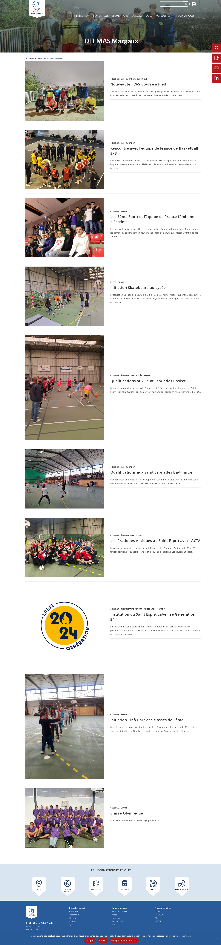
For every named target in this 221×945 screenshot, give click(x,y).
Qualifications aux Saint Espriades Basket (148, 380)
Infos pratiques (184, 15)
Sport (132, 79)
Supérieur (142, 79)
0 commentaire (120, 103)
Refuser (102, 940)
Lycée (149, 15)
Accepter (89, 940)
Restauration (118, 921)
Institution (82, 15)
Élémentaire (127, 375)
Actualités (163, 15)
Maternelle (101, 15)
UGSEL (158, 921)
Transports (117, 918)
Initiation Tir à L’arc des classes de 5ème (147, 719)
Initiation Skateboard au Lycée (138, 287)
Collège (137, 15)
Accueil (29, 58)
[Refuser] (217, 938)
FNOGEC (159, 914)
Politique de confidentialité (124, 940)
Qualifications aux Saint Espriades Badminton (151, 472)
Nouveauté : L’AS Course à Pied (138, 84)
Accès (114, 914)
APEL (114, 924)
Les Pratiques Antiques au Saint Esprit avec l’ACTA (155, 540)
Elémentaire (120, 15)
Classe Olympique (126, 813)
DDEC (158, 911)
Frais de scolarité (119, 911)
